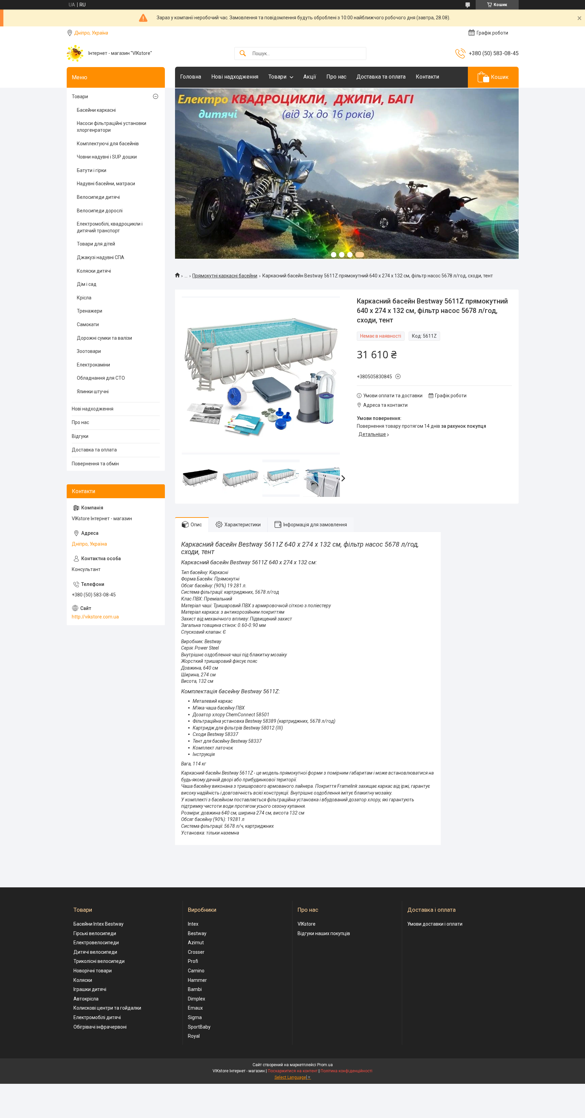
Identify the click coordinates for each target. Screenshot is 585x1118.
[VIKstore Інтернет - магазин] (75, 53)
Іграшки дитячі (89, 989)
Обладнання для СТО (101, 378)
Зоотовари (89, 351)
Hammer (197, 980)
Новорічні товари (92, 970)
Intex (193, 924)
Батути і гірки (91, 170)
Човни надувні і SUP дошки (107, 157)
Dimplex (196, 998)
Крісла (84, 297)
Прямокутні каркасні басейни (224, 275)
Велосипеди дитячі (98, 197)
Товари (277, 76)
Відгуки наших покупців (324, 933)
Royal (194, 1036)
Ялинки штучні (93, 391)
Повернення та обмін (95, 463)
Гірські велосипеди (94, 933)
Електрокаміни (93, 364)
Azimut (196, 942)
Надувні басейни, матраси (106, 183)
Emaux (195, 1008)
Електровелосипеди (96, 942)
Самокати (88, 324)
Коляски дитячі (94, 271)
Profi (193, 961)
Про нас (336, 76)
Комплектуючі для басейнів (108, 143)
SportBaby (199, 1027)
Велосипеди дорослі (100, 210)
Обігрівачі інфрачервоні (100, 1027)
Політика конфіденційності (346, 1071)
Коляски (82, 980)
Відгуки (80, 436)
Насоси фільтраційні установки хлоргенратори (111, 127)
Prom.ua (325, 1064)
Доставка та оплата (381, 76)
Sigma (195, 1017)
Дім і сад (86, 284)
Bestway (197, 933)
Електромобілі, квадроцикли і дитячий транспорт (110, 227)
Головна (190, 76)
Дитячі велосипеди (95, 952)
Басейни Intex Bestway (98, 924)
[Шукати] (242, 53)
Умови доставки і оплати (434, 924)
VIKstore (307, 924)
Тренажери (89, 311)
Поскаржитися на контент (293, 1071)
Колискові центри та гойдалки (107, 1008)
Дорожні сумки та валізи (104, 338)
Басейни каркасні (96, 110)
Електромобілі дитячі (97, 1017)
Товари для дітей (96, 244)
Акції (309, 76)
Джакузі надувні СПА (100, 257)
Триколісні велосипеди (99, 961)
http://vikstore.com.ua (95, 616)
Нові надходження (234, 76)
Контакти (427, 76)
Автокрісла (86, 998)
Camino (196, 970)
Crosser (196, 952)
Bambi (195, 989)
